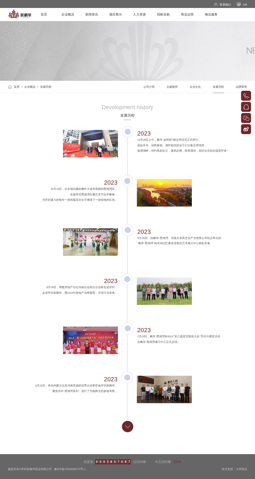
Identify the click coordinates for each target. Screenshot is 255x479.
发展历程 (45, 86)
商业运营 (187, 14)
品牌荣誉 (241, 86)
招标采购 (163, 14)
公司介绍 (149, 86)
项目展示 (115, 14)
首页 (44, 14)
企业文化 (195, 86)
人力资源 (139, 14)
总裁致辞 (172, 86)
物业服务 (211, 14)
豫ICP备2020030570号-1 (70, 469)
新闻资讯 (91, 14)
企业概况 (67, 14)
